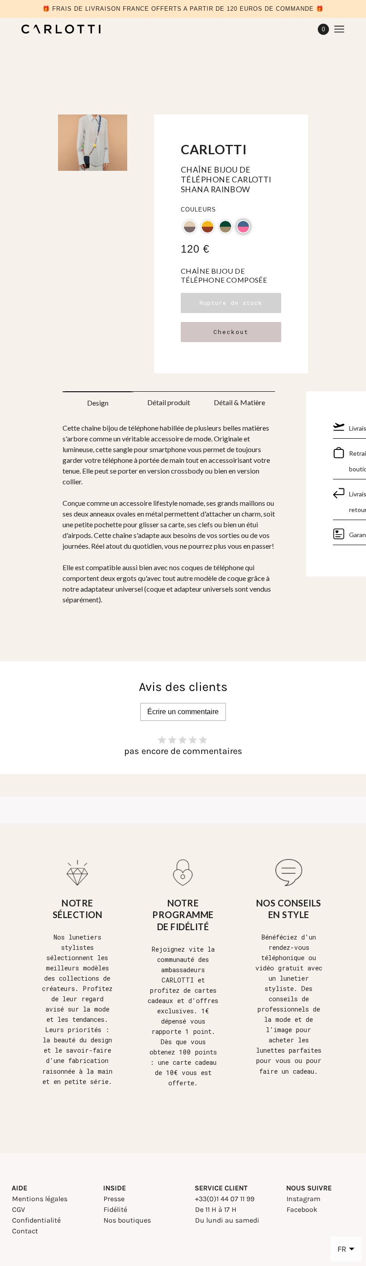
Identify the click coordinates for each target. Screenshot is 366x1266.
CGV (18, 1209)
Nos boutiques (127, 1220)
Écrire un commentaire (183, 712)
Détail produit (168, 402)
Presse (114, 1198)
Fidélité (115, 1209)
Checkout (231, 332)
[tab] (97, 400)
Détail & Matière (239, 402)
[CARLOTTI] (60, 29)
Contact (25, 1231)
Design (97, 402)
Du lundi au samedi (227, 1220)
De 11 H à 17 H (216, 1209)
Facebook (302, 1209)
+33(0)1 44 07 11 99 (224, 1198)
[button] (189, 226)
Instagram (303, 1198)
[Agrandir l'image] (92, 146)
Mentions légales (39, 1198)
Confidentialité (36, 1220)
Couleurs (198, 209)
